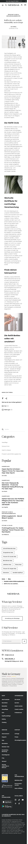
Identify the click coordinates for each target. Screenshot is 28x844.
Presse (16, 737)
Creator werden (19, 709)
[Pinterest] (15, 804)
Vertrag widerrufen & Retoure (5, 766)
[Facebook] (3, 398)
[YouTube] (23, 800)
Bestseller (4, 706)
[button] (25, 1)
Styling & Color (6, 446)
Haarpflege (4, 442)
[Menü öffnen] (3, 5)
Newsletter (5, 743)
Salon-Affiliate (18, 788)
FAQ (3, 758)
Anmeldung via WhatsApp (12, 618)
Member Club (5, 746)
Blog (9, 579)
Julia (5, 475)
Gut (6, 406)
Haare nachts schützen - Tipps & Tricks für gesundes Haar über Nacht (13, 471)
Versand (4, 761)
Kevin (5, 491)
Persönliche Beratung (5, 750)
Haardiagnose (5, 754)
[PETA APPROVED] (7, 786)
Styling (4, 719)
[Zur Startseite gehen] (13, 5)
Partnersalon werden (18, 784)
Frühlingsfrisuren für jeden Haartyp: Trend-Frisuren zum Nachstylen (13, 530)
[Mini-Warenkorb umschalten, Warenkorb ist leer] (25, 5)
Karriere (17, 702)
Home (3, 579)
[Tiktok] (19, 800)
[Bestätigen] (24, 641)
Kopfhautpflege (6, 716)
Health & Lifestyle (6, 450)
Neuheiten (5, 702)
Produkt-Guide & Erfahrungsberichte (11, 454)
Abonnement (5, 733)
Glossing (4, 722)
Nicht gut (8, 409)
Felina (14, 26)
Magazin (4, 737)
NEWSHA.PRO (18, 780)
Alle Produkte (5, 699)
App (3, 740)
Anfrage (17, 733)
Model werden (19, 706)
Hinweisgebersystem (20, 740)
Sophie (6, 507)
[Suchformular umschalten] (6, 5)
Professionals (18, 712)
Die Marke (17, 699)
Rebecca (6, 534)
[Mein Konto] (21, 5)
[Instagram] (15, 800)
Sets (3, 712)
